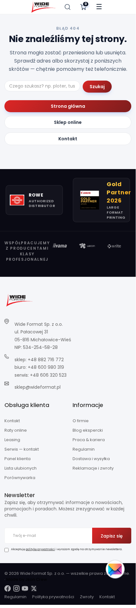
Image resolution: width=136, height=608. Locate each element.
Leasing (12, 440)
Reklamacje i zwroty (93, 468)
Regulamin (84, 449)
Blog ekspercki (88, 430)
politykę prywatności (40, 549)
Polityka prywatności (53, 597)
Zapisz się (112, 536)
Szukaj (97, 86)
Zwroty (87, 597)
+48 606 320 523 (48, 375)
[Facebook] (7, 588)
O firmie (81, 421)
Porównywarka (19, 478)
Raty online (15, 430)
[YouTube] (25, 588)
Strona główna (68, 106)
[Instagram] (16, 588)
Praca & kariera (89, 440)
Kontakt (67, 139)
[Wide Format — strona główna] (43, 7)
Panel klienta (17, 459)
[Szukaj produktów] (67, 7)
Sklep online (68, 122)
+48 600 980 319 (46, 367)
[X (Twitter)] (34, 588)
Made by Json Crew (26, 579)
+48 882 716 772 (46, 359)
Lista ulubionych (20, 468)
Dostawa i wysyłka (91, 459)
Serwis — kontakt (21, 449)
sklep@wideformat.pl (38, 387)
